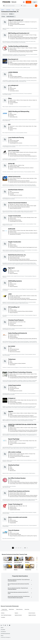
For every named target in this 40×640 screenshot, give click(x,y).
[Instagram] (7, 625)
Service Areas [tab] (27, 609)
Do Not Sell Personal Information (5, 633)
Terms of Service (3, 631)
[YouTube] (9, 625)
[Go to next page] (27, 548)
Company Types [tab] (4, 609)
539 (25, 547)
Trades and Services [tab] (19, 609)
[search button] (36, 6)
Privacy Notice (3, 629)
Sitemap (2, 635)
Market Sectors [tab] (11, 609)
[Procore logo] (6, 2)
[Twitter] (5, 625)
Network (14, 2)
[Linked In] (1, 625)
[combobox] (28, 5)
